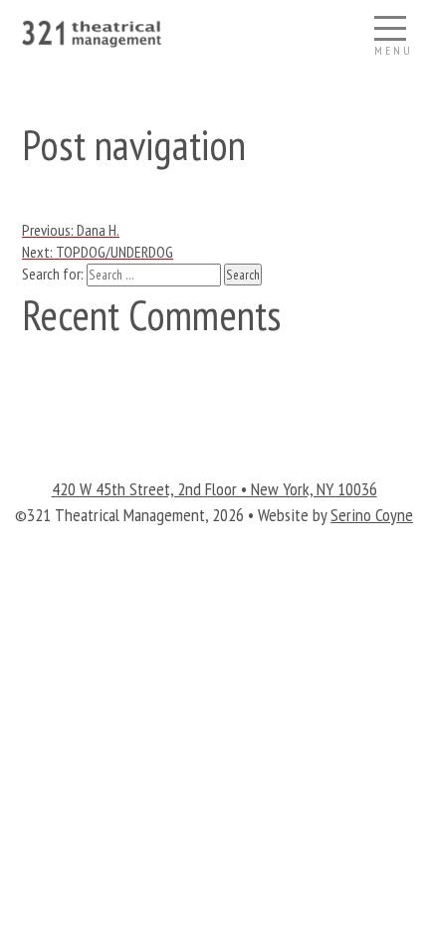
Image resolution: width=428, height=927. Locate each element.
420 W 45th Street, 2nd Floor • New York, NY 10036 (214, 488)
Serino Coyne (371, 514)
